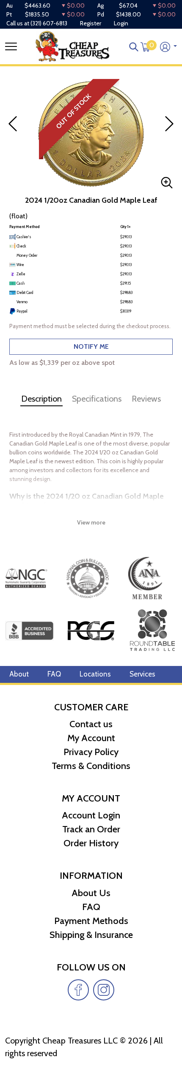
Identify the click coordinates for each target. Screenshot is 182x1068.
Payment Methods (91, 921)
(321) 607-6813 (48, 23)
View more (91, 522)
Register (90, 23)
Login (121, 23)
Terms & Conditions (91, 766)
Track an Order (91, 829)
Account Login (91, 815)
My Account (91, 738)
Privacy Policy (91, 752)
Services (142, 674)
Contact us (91, 724)
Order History (91, 843)
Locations (95, 674)
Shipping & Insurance (91, 934)
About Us (91, 893)
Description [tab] (41, 399)
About (19, 674)
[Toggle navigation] (11, 46)
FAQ (54, 674)
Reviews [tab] (146, 399)
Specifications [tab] (96, 399)
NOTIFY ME (91, 346)
